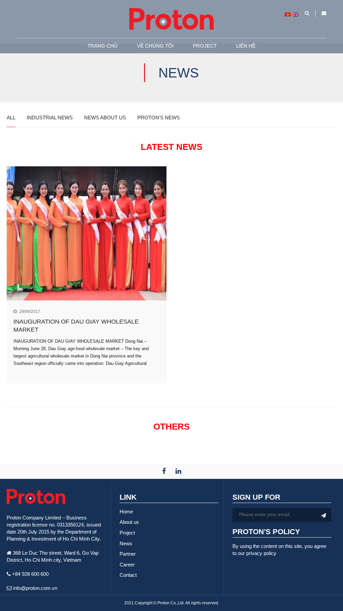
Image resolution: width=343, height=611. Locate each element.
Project (205, 46)
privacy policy (261, 553)
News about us (105, 117)
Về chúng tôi (155, 46)
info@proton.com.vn (34, 588)
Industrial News (50, 117)
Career (127, 564)
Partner (128, 554)
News (126, 543)
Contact (128, 575)
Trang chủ (102, 46)
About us (129, 522)
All (11, 117)
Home (126, 511)
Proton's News (158, 117)
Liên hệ (246, 46)
